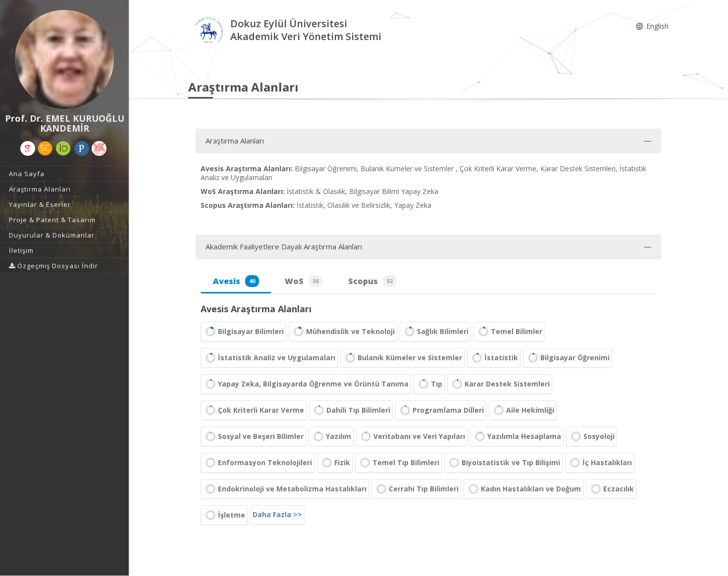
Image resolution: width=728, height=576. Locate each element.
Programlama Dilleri (448, 410)
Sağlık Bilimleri (442, 331)
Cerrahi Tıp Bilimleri (424, 488)
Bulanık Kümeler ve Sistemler (410, 357)
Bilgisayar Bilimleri (251, 331)
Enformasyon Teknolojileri (265, 462)
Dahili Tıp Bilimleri (358, 410)
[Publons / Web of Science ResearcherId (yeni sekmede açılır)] (81, 148)
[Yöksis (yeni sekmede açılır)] (99, 148)
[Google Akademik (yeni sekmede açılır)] (27, 148)
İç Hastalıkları (607, 462)
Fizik (342, 462)
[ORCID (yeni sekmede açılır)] (63, 148)
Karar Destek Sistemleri (507, 383)
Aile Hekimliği (530, 410)
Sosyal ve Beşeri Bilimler (261, 436)
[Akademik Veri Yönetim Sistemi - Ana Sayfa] (209, 31)
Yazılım (338, 436)
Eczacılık (618, 488)
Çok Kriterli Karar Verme (261, 410)
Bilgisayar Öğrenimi (575, 357)
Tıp (436, 383)
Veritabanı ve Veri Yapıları (419, 436)
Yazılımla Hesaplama (524, 436)
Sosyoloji (599, 436)
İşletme (231, 515)
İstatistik (501, 357)
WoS (301, 281)
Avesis (234, 281)
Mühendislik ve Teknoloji (350, 331)
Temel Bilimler (516, 331)
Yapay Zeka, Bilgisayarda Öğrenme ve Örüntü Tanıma (313, 383)
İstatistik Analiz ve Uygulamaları (276, 357)
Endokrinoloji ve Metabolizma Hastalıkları (292, 488)
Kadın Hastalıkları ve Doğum (531, 488)
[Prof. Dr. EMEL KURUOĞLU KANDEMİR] (64, 59)
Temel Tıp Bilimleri (405, 462)
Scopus (370, 281)
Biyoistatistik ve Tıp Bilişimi (511, 462)
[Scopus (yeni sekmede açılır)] (45, 148)
